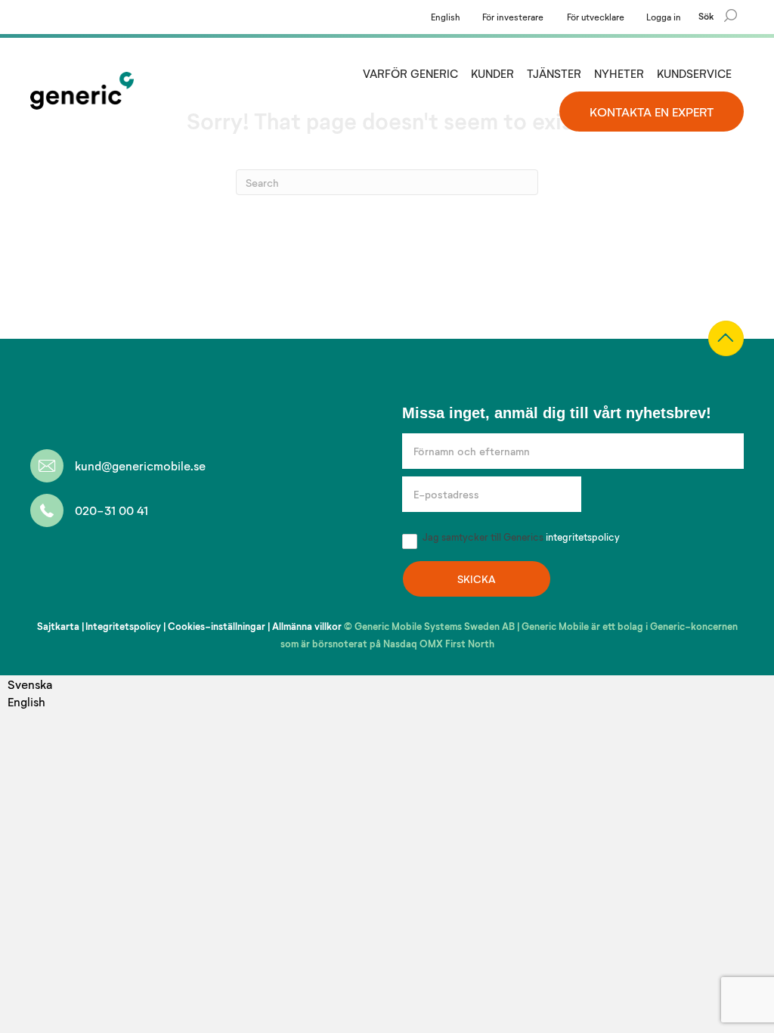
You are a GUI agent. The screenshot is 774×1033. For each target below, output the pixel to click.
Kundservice (694, 73)
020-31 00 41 (111, 510)
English (445, 16)
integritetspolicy (583, 537)
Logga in (663, 16)
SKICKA (476, 578)
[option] (30, 701)
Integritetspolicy (123, 626)
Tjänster (554, 73)
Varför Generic (410, 73)
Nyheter (619, 73)
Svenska (30, 684)
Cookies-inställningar (216, 626)
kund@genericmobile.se (140, 465)
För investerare (512, 16)
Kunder (492, 73)
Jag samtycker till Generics (520, 537)
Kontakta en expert (652, 111)
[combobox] (30, 684)
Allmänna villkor (307, 626)
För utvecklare (595, 16)
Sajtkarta (58, 626)
